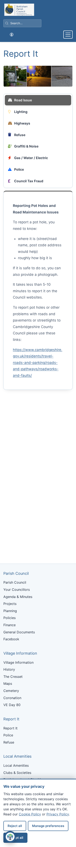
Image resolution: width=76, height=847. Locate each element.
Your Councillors (16, 589)
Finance (9, 625)
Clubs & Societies (17, 773)
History (9, 669)
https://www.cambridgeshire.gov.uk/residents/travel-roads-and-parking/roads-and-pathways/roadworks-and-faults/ (37, 363)
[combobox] (22, 23)
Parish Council (14, 582)
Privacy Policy (57, 814)
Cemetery (11, 691)
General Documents (19, 632)
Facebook (11, 639)
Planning (10, 611)
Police (8, 735)
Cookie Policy (30, 814)
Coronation (12, 698)
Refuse (8, 742)
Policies (9, 618)
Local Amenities (16, 765)
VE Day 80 (11, 705)
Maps (7, 683)
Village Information (18, 662)
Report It (10, 728)
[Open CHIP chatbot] (10, 837)
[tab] (38, 100)
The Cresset (13, 676)
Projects (9, 604)
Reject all (15, 826)
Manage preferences (48, 826)
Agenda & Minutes (17, 597)
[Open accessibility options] (11, 34)
